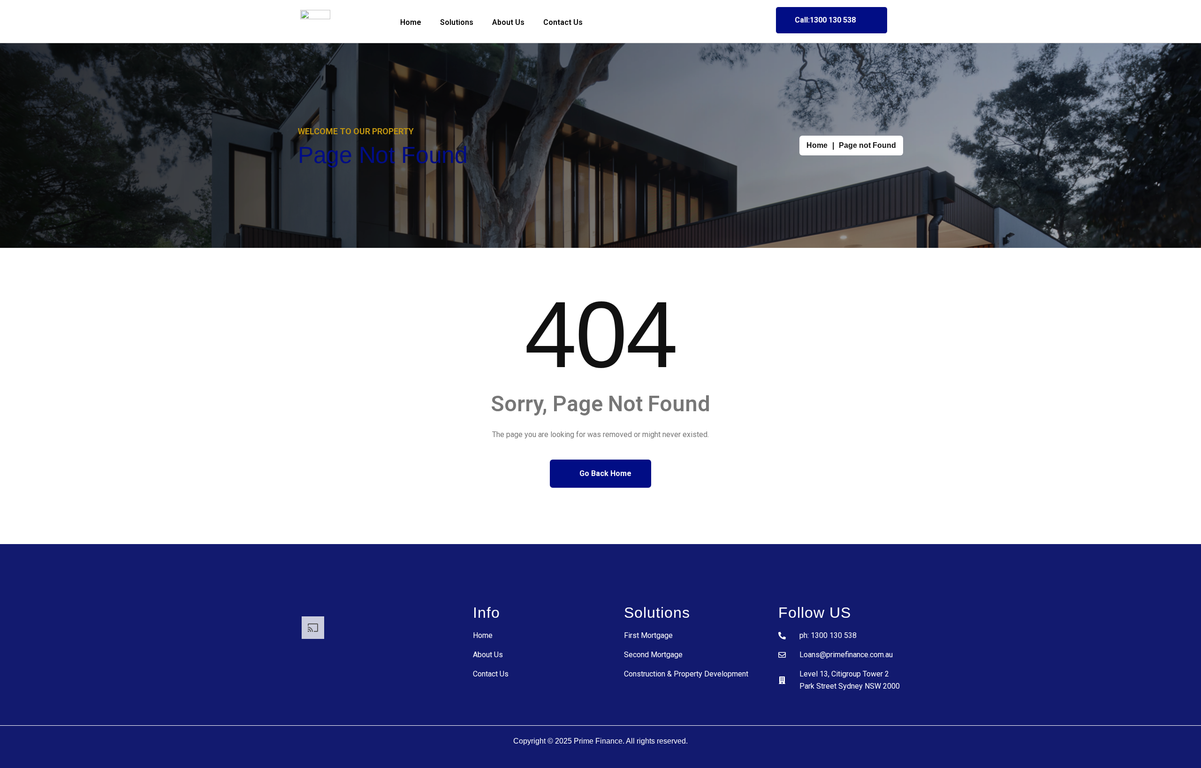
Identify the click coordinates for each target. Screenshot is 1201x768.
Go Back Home (604, 473)
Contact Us (563, 22)
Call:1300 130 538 (825, 19)
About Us (508, 22)
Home (410, 22)
